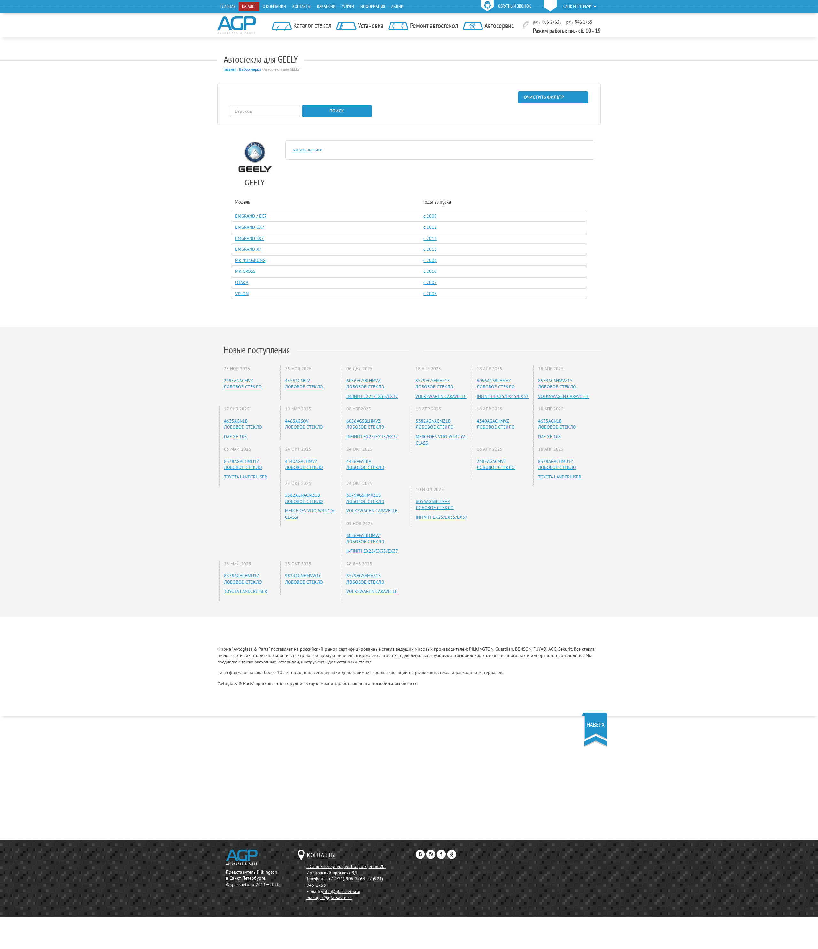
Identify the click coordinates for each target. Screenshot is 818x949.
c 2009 (430, 216)
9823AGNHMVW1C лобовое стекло (304, 579)
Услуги (348, 6)
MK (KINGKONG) (251, 260)
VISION (242, 293)
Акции (397, 6)
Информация (372, 6)
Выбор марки (250, 69)
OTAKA (241, 282)
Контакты (301, 6)
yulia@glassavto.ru (340, 891)
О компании (274, 6)
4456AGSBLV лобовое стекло (304, 384)
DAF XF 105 (235, 437)
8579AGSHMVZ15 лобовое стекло (365, 498)
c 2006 (430, 260)
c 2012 (430, 227)
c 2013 (430, 238)
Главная (227, 6)
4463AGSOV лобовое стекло (304, 424)
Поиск (336, 111)
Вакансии (326, 6)
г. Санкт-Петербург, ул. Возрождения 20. (346, 866)
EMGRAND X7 (248, 249)
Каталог (249, 6)
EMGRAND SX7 (249, 238)
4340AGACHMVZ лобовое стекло (304, 464)
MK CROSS (245, 271)
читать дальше (307, 150)
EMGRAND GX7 (250, 227)
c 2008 (430, 293)
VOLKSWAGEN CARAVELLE (371, 511)
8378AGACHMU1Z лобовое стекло (243, 464)
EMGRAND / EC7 (251, 216)
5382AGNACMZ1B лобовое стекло (304, 498)
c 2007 (430, 282)
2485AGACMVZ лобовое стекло (243, 384)
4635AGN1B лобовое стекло (243, 424)
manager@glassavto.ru (329, 897)
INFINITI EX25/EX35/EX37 (372, 396)
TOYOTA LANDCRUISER (245, 477)
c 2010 (430, 271)
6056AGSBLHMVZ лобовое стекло (365, 384)
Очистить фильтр (544, 97)
